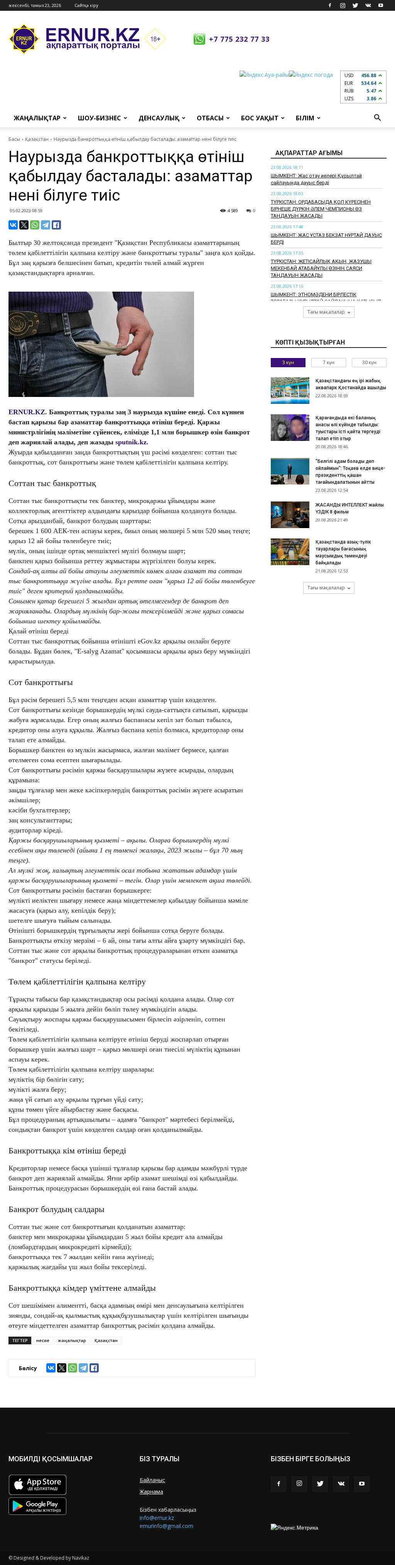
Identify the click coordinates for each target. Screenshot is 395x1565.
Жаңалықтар (37, 118)
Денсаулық (158, 118)
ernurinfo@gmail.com (166, 1526)
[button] (377, 118)
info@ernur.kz (157, 1517)
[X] (24, 225)
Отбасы (210, 118)
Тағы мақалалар (326, 312)
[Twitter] (355, 5)
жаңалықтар (72, 1340)
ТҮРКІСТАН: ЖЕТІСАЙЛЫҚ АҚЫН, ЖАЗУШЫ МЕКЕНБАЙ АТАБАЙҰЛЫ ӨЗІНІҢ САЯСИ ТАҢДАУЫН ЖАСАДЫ (321, 268)
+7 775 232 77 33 (239, 39)
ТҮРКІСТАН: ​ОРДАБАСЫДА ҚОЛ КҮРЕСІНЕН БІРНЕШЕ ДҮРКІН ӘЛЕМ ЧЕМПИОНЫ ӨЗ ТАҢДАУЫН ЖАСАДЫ (321, 209)
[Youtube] (381, 5)
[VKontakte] (368, 5)
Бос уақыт (260, 118)
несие (42, 1340)
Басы (14, 139)
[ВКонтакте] (13, 225)
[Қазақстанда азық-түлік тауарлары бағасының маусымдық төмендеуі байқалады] (290, 552)
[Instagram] (342, 5)
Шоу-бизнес (99, 118)
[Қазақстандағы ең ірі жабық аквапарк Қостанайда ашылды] (290, 390)
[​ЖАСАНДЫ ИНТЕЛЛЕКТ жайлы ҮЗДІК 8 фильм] (290, 514)
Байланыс (152, 1480)
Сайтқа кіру (86, 5)
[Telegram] (45, 225)
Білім (305, 118)
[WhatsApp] (34, 225)
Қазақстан (37, 139)
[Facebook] (330, 5)
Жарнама (151, 1491)
